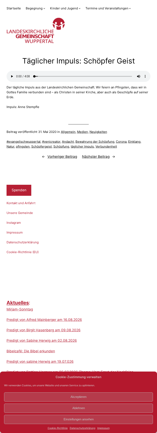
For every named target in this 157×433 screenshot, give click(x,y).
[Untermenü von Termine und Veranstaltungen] (130, 8)
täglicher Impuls (82, 146)
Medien (82, 132)
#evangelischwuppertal (23, 142)
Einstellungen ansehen (79, 419)
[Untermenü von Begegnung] (44, 8)
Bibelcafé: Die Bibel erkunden (31, 351)
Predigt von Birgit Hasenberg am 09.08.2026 (44, 330)
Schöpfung (61, 146)
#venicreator (51, 142)
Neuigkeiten (98, 132)
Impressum (103, 428)
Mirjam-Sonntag (20, 309)
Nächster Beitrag (96, 157)
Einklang (134, 142)
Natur (10, 146)
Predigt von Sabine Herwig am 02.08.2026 (42, 340)
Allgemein (68, 132)
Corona (121, 142)
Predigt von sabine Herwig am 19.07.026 (40, 362)
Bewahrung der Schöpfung (94, 142)
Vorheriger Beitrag (62, 157)
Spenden (19, 190)
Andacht (68, 142)
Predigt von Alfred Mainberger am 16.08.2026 (44, 320)
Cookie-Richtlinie (58, 428)
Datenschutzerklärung (82, 428)
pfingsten (23, 146)
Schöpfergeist (41, 146)
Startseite (14, 8)
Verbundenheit (106, 146)
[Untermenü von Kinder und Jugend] (80, 8)
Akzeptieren (78, 396)
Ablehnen (78, 408)
